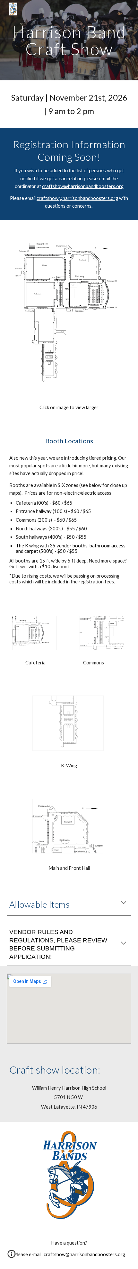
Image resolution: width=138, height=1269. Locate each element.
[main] (69, 40)
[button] (123, 903)
